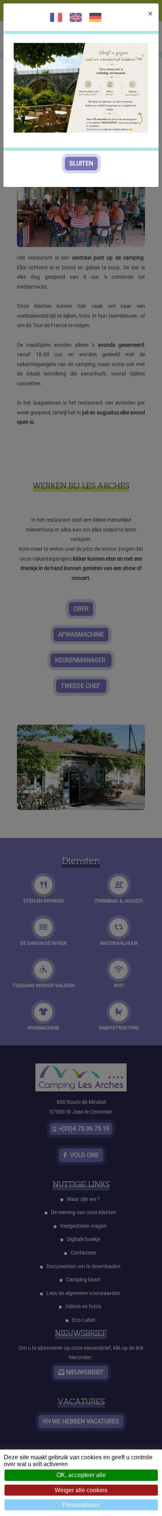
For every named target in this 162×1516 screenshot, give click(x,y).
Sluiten (81, 163)
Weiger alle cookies (81, 1490)
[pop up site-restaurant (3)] (81, 87)
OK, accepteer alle (81, 1475)
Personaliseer (81, 1505)
